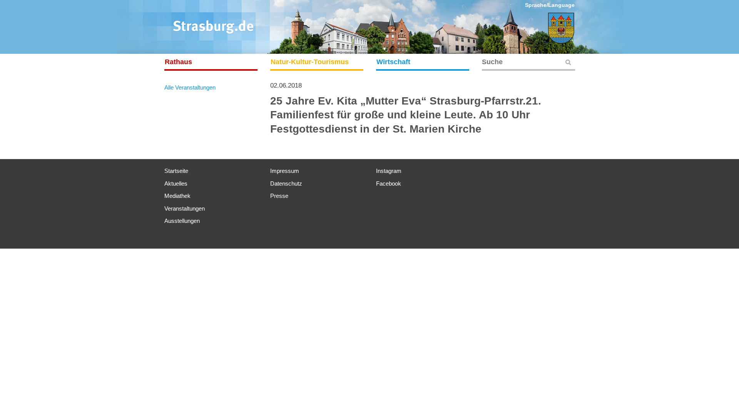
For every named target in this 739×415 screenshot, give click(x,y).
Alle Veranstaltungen (190, 87)
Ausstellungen (182, 220)
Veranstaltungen (184, 208)
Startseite (176, 171)
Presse (279, 196)
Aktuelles (175, 183)
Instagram (388, 171)
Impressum (284, 171)
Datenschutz (286, 183)
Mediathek (177, 196)
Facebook (388, 183)
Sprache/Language (550, 5)
